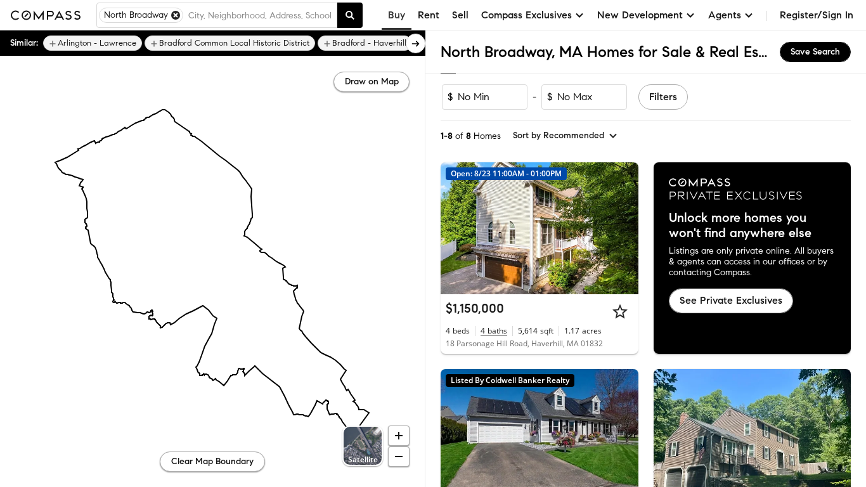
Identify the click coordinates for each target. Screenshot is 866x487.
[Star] (620, 311)
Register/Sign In (816, 15)
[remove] (176, 15)
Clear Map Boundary (212, 461)
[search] (350, 15)
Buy (396, 15)
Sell (460, 15)
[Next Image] (623, 228)
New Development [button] (640, 15)
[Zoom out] (399, 456)
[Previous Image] (456, 228)
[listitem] (92, 43)
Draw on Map (372, 81)
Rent (428, 15)
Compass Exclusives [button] (526, 15)
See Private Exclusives (731, 300)
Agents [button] (724, 15)
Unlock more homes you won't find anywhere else (740, 226)
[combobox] (260, 15)
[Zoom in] (399, 435)
